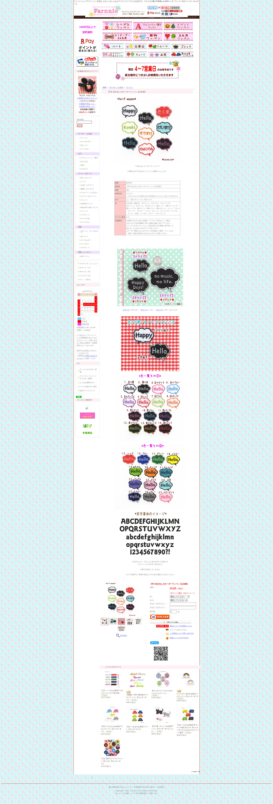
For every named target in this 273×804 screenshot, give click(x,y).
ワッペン (84, 138)
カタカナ (84, 169)
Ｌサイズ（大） (86, 276)
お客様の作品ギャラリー (87, 98)
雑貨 (80, 227)
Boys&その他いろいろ (89, 207)
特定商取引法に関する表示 (144, 787)
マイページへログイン (133, 17)
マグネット (85, 248)
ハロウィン (85, 215)
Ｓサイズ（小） (86, 268)
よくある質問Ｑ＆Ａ (87, 383)
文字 (80, 154)
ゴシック (84, 211)
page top (196, 771)
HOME (104, 87)
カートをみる (115, 17)
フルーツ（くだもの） (89, 193)
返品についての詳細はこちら (181, 626)
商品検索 (80, 119)
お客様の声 (177, 17)
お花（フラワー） (88, 185)
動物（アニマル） (88, 189)
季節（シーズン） (85, 252)
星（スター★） (86, 178)
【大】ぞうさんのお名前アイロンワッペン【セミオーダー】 (112, 729)
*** (78, 364)
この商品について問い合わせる (182, 633)
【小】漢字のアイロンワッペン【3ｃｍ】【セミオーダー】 (112, 761)
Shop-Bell (87, 417)
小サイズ (126, 310)
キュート (84, 200)
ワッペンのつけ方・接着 (88, 370)
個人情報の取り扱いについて (120, 787)
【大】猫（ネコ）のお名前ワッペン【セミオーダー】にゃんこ (162, 728)
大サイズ (159, 310)
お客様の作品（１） (87, 104)
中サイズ (144, 310)
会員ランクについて (87, 391)
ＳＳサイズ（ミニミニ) (89, 264)
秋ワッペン (85, 256)
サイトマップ (191, 17)
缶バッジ (84, 145)
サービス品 (85, 218)
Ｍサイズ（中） (86, 272)
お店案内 (160, 787)
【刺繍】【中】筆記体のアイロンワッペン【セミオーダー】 (137, 697)
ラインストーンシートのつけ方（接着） (88, 377)
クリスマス (85, 222)
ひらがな (84, 162)
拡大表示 (123, 636)
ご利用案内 (151, 17)
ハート (83, 181)
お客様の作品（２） (87, 106)
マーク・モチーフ (85, 174)
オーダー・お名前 (85, 134)
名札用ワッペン (87, 204)
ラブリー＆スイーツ (88, 196)
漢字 (82, 165)
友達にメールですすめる (179, 638)
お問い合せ (164, 17)
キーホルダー (86, 142)
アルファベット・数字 (89, 158)
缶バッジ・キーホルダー (89, 232)
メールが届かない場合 (88, 387)
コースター (85, 149)
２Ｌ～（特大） (86, 280)
